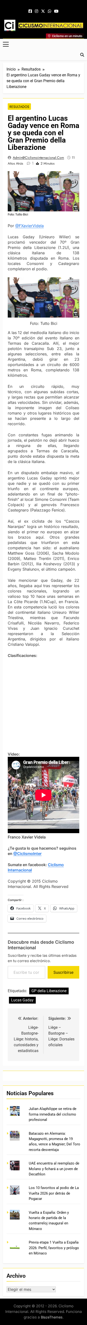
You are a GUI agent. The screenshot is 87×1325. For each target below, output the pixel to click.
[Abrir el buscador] (82, 55)
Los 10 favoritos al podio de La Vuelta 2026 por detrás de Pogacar (54, 1193)
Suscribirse (63, 972)
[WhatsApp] (49, 11)
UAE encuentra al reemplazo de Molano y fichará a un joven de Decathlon (54, 1168)
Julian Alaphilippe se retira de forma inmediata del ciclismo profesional (52, 1114)
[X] (43, 11)
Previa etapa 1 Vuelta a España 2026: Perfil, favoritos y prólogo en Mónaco (54, 1247)
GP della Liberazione (48, 991)
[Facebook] (30, 11)
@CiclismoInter (27, 853)
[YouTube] (56, 11)
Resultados (19, 106)
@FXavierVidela (29, 225)
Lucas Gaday (22, 1000)
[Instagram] (36, 11)
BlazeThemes (52, 1317)
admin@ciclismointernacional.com (38, 157)
